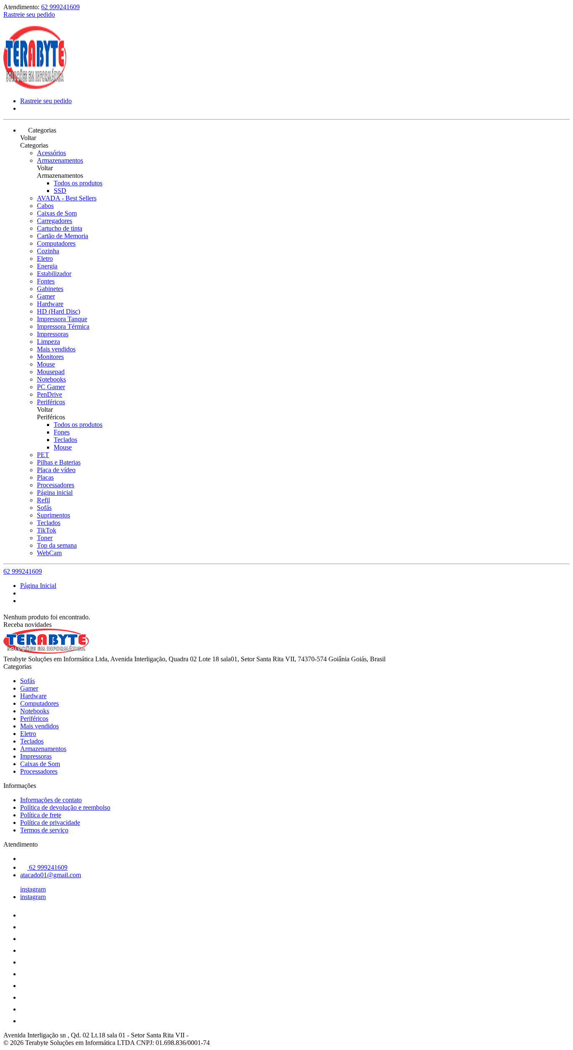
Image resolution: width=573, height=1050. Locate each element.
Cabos (45, 205)
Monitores (50, 356)
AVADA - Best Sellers (66, 198)
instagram (33, 889)
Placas (45, 477)
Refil (43, 500)
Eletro (45, 258)
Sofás (44, 507)
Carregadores (54, 220)
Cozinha (48, 251)
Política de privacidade (50, 822)
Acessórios (51, 152)
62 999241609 (60, 6)
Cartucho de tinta (59, 228)
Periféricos (51, 401)
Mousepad (51, 371)
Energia (47, 266)
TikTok (46, 530)
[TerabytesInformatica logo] (34, 86)
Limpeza (48, 341)
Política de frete (40, 815)
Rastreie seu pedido (29, 14)
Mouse (46, 364)
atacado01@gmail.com (50, 874)
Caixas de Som (57, 213)
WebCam (49, 552)
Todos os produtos (78, 183)
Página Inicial (38, 585)
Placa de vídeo (56, 469)
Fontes (46, 281)
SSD (60, 190)
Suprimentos (53, 515)
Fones (62, 432)
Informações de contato (51, 799)
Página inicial (55, 492)
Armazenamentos (60, 160)
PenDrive (49, 394)
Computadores (56, 243)
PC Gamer (51, 386)
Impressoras (52, 334)
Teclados (65, 439)
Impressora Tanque (62, 318)
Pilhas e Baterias (59, 462)
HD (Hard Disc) (58, 311)
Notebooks (51, 379)
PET (43, 454)
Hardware (50, 303)
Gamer (46, 296)
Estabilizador (54, 273)
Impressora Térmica (63, 326)
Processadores (55, 485)
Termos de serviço (44, 830)
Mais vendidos (56, 349)
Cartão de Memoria (62, 235)
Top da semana (57, 545)
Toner (44, 537)
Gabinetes (50, 288)
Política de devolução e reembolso (65, 807)
